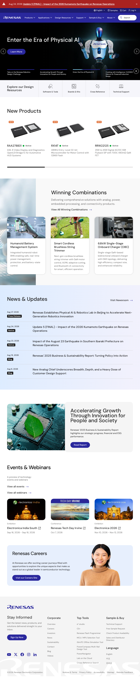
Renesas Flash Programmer (89, 633)
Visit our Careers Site (26, 577)
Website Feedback (124, 672)
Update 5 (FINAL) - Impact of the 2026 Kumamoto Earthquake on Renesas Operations (69, 4)
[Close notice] (136, 4)
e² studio (81, 624)
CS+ (78, 628)
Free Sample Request (115, 628)
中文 (108, 658)
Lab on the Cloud (84, 658)
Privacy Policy (85, 672)
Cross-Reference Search (88, 662)
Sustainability (53, 642)
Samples (114, 10)
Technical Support (114, 624)
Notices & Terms (70, 672)
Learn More (16, 51)
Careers (50, 628)
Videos (50, 656)
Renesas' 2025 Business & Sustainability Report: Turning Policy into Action (80, 355)
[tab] (20, 72)
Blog (49, 651)
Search (127, 18)
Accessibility (99, 672)
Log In (133, 10)
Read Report (80, 444)
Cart (124, 10)
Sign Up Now (17, 637)
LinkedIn (35, 654)
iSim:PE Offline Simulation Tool (90, 642)
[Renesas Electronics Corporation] (12, 18)
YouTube (9, 654)
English (109, 654)
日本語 (109, 663)
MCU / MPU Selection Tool (88, 637)
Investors (51, 633)
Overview (51, 624)
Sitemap (110, 672)
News (49, 637)
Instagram (28, 654)
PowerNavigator (84, 653)
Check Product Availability (117, 633)
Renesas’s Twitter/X (15, 654)
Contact (50, 646)
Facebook (22, 654)
